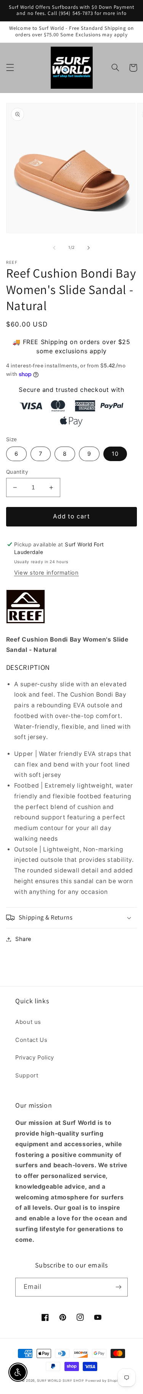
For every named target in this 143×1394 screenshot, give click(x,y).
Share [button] (23, 939)
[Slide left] (54, 247)
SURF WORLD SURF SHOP (60, 1381)
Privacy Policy (34, 1057)
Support (26, 1075)
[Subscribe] (118, 1287)
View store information (46, 572)
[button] (10, 67)
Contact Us (31, 1040)
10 (115, 453)
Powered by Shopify (103, 1381)
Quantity (17, 472)
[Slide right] (88, 247)
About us (28, 1022)
